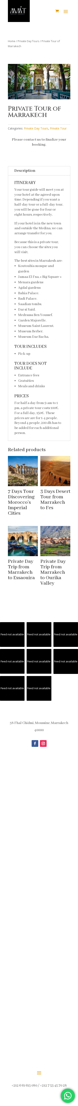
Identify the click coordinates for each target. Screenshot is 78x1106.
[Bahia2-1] (39, 98)
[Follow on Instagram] (43, 743)
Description (24, 170)
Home (11, 41)
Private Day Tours (28, 41)
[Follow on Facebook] (35, 743)
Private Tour (58, 128)
